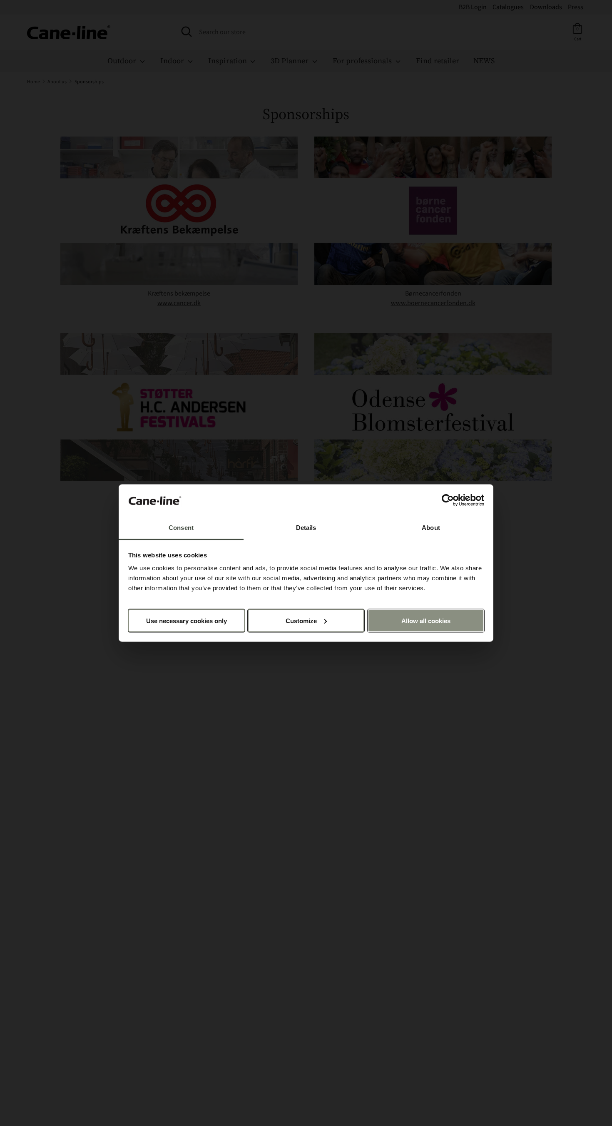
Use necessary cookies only (186, 620)
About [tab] (431, 527)
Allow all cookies (425, 620)
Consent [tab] (181, 527)
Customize (301, 620)
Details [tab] (306, 527)
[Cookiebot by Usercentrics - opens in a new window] (447, 500)
